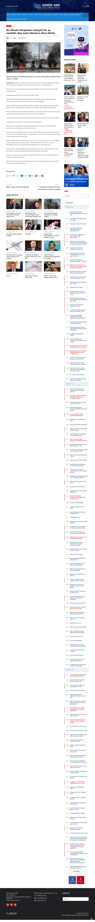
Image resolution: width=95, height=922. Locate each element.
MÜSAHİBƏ (55, 14)
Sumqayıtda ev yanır (75, 517)
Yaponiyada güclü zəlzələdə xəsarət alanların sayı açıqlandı (14, 256)
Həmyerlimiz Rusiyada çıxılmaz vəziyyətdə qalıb (77, 512)
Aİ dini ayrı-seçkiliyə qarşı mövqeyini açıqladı (77, 580)
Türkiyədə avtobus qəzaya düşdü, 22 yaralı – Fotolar (78, 549)
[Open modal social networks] (42, 176)
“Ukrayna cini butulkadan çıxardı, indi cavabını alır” (78, 445)
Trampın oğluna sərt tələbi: (78, 675)
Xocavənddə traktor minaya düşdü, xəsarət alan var (78, 823)
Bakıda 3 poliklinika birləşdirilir (78, 745)
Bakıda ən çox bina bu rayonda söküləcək (83, 98)
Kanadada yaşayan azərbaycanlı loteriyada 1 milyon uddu (78, 665)
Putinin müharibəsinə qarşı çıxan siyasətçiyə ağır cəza (78, 403)
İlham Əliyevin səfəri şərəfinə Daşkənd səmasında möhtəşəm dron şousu (77, 369)
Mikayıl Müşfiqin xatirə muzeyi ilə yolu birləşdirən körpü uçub (69, 77)
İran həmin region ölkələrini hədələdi (76, 334)
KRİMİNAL (77, 14)
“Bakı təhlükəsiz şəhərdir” (78, 482)
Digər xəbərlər (76, 871)
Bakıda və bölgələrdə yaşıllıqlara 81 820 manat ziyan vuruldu (78, 756)
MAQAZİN (19, 19)
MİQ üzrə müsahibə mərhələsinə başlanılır (78, 818)
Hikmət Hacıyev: (78, 266)
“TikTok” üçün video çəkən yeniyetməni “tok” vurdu (78, 471)
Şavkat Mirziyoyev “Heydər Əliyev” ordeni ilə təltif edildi (78, 277)
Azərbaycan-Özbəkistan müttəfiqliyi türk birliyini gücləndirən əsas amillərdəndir (77, 317)
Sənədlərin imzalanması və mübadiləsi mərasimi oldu (76, 248)
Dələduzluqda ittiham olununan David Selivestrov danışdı (69, 129)
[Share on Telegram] (37, 176)
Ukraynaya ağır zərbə (78, 608)
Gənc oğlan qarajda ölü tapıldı (77, 690)
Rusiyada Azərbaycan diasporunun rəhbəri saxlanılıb (78, 735)
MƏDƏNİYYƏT (66, 14)
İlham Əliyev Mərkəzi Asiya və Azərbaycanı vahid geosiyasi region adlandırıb (77, 255)
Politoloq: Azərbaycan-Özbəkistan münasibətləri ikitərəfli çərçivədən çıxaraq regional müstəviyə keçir (78, 839)
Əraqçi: (78, 721)
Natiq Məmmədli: (77, 497)
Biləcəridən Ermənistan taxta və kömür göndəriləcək (78, 569)
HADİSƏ (8, 19)
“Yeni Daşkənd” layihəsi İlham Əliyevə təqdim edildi (77, 236)
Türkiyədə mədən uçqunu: (78, 766)
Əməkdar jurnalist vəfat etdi (77, 655)
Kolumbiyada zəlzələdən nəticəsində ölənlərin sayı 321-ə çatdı (78, 696)
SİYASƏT (18, 14)
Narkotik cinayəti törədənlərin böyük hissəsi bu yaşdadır (77, 613)
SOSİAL (60, 14)
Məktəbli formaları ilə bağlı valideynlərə (76, 828)
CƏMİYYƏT (30, 14)
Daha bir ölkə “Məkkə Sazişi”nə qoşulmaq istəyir (77, 559)
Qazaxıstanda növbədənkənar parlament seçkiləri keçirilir (51, 235)
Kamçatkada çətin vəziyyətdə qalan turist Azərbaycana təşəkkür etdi (33, 214)
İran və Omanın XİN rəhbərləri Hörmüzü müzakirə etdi (77, 680)
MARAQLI (24, 19)
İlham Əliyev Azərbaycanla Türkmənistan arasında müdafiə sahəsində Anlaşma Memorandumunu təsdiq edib (78, 860)
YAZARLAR (72, 14)
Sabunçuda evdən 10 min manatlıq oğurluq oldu (78, 491)
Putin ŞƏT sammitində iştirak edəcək (77, 787)
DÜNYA (35, 14)
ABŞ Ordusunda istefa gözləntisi (78, 627)
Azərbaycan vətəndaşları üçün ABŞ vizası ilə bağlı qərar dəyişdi (78, 477)
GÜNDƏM (14, 14)
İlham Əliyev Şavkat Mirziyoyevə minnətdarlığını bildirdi (78, 867)
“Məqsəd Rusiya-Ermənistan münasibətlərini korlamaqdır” (52, 256)
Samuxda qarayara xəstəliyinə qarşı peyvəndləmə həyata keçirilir (78, 761)
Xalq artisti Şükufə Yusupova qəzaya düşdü (78, 532)
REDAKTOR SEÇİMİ (48, 14)
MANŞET (9, 14)
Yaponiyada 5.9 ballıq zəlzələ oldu (78, 424)
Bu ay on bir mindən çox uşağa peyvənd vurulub (77, 808)
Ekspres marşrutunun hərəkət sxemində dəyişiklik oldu (77, 564)
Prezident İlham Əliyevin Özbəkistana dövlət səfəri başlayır (78, 340)
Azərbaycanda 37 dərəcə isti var (78, 603)
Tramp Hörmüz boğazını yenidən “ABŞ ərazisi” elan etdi (33, 256)
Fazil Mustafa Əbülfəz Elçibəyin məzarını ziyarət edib (77, 310)
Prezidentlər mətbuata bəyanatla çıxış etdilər (78, 219)
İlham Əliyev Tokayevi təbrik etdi (78, 223)
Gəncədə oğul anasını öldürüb (77, 813)
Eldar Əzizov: (78, 397)
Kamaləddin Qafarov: (78, 352)
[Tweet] (31, 176)
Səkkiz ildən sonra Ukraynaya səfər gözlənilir (78, 777)
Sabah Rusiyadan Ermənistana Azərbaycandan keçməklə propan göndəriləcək (78, 329)
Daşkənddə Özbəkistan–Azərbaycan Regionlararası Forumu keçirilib (78, 409)
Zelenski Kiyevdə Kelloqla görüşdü (78, 455)
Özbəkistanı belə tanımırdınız (78, 537)
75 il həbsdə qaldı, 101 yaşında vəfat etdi (77, 650)
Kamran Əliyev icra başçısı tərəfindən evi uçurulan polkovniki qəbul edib (69, 102)
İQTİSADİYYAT (24, 14)
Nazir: (78, 440)
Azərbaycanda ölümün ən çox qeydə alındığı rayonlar (77, 660)
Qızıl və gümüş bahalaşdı (76, 640)
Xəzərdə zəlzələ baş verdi (76, 636)
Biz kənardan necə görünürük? (77, 374)
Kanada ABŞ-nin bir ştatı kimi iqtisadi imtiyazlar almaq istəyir (13, 214)
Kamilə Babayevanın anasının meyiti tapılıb (83, 125)
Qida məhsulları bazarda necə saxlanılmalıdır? (77, 686)
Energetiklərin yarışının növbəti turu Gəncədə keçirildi (77, 527)
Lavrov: (8, 275)
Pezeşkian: (28, 234)
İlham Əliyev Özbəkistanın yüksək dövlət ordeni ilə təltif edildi (78, 272)
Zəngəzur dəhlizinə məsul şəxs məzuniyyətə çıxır (77, 592)
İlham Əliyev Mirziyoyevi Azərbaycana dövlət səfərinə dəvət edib (78, 213)
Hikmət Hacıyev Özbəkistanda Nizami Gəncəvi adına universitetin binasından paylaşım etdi (78, 243)
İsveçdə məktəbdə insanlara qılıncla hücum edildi (77, 740)
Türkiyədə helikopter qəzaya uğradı (77, 507)
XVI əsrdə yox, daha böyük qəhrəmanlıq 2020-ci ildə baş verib (78, 853)
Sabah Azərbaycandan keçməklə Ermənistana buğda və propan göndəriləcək (78, 703)
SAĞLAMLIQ (13, 19)
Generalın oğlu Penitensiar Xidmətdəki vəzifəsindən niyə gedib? (82, 78)
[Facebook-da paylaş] (15, 176)
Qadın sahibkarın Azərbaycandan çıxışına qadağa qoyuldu (78, 434)
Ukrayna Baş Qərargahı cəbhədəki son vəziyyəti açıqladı (51, 214)
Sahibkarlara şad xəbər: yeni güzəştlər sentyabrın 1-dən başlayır (77, 586)
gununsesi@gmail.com (41, 898)
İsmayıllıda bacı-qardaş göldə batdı (77, 420)
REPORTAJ (40, 14)
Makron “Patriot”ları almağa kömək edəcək (78, 429)
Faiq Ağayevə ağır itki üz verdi (77, 486)
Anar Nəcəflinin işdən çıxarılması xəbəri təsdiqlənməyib (68, 152)
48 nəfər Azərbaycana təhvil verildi (78, 833)
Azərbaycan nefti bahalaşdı (77, 502)
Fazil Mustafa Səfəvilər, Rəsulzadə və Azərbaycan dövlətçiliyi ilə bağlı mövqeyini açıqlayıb (83, 153)
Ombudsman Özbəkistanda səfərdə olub (76, 305)
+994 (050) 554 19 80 (41, 895)
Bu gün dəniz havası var (76, 623)
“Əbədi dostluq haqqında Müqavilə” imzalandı (78, 260)
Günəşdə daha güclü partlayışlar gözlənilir (78, 798)
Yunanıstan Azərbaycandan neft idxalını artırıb (78, 751)
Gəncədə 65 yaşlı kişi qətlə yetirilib (78, 730)
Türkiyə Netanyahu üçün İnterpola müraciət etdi (78, 803)
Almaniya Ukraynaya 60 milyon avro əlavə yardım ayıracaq (77, 465)
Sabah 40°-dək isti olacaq (76, 287)
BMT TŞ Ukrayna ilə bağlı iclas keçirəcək (77, 618)
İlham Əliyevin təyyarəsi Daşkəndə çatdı (78, 283)
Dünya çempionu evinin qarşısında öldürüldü (78, 522)
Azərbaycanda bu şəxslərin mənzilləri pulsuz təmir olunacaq (78, 645)
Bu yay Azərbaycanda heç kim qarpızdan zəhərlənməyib (77, 598)
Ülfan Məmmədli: (77, 709)
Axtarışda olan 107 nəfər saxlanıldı (78, 460)
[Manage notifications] (91, 919)
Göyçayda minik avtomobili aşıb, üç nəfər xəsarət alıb (78, 715)
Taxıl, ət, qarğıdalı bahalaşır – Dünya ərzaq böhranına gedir (77, 632)
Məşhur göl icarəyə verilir (76, 554)
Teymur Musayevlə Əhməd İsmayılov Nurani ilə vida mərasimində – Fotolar (76, 544)
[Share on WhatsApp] (9, 176)
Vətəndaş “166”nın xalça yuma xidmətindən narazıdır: (77, 846)
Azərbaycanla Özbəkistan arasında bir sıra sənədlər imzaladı (78, 450)
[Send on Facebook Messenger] (24, 176)
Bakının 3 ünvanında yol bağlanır (78, 793)
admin (14, 38)
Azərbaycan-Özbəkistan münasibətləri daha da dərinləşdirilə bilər (76, 229)
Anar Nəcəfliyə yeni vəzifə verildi (78, 726)
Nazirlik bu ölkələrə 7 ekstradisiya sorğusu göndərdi (78, 772)
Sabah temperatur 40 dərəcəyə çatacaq (77, 575)
